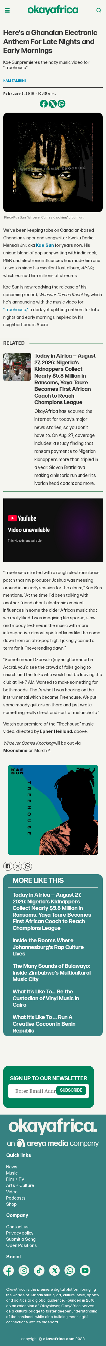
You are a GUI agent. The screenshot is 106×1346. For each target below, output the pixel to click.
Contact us (17, 1227)
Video (12, 1192)
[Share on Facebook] (44, 104)
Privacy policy (19, 1233)
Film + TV (15, 1179)
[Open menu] (7, 10)
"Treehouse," (16, 310)
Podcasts (16, 1198)
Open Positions (21, 1245)
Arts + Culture (20, 1185)
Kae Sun (45, 245)
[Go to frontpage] (53, 10)
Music (12, 1173)
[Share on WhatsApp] (61, 104)
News (11, 1167)
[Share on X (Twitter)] (53, 104)
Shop (11, 1204)
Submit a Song (21, 1239)
